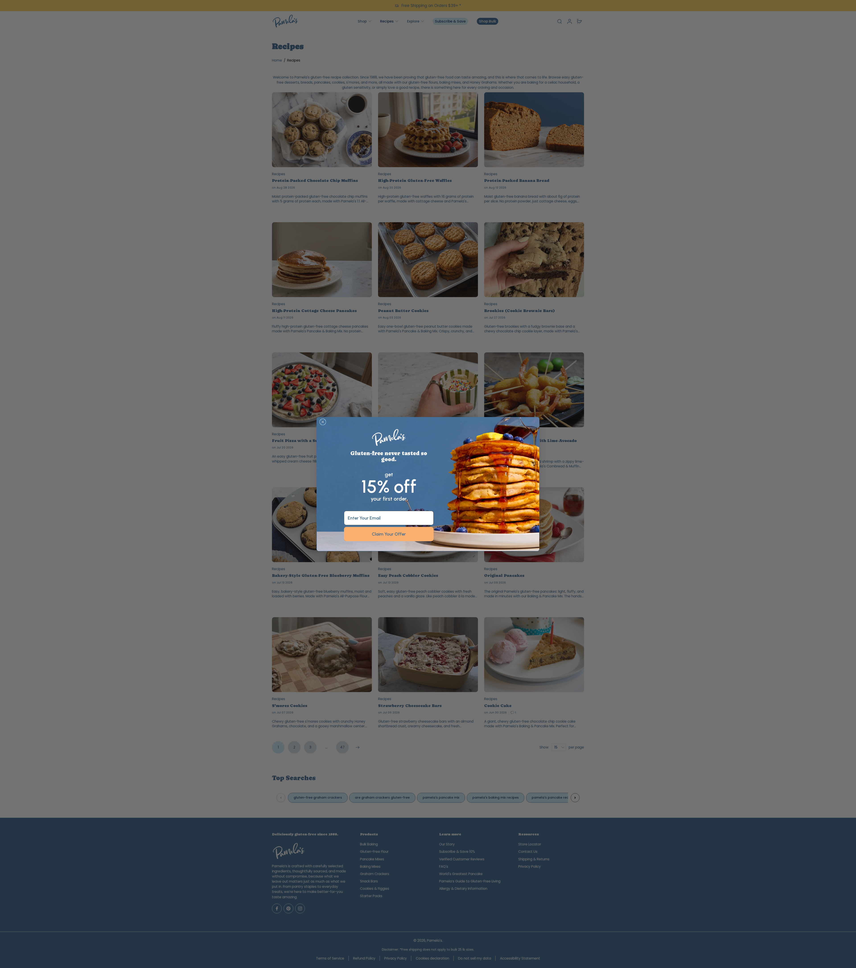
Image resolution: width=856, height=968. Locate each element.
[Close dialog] (322, 422)
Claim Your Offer (389, 534)
